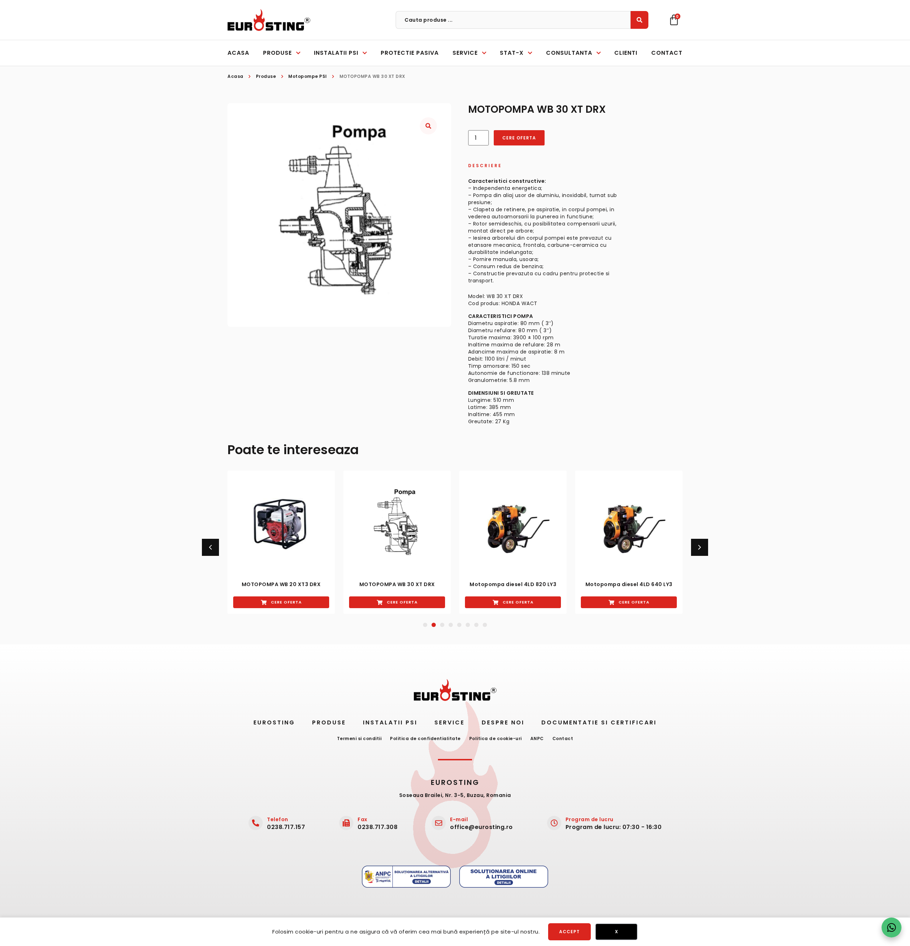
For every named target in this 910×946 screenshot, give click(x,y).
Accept (569, 932)
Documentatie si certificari (599, 722)
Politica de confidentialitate (425, 738)
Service (449, 722)
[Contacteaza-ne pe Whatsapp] (891, 927)
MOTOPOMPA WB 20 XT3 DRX (281, 584)
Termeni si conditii (359, 738)
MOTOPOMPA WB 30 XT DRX (397, 584)
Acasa (235, 76)
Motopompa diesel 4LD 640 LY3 (629, 584)
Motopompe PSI (307, 76)
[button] (210, 547)
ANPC (537, 738)
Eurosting (274, 722)
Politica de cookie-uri (495, 738)
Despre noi (503, 722)
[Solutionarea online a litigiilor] (503, 877)
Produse (266, 76)
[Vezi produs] (281, 524)
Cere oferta (519, 138)
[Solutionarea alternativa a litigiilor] (406, 877)
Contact (562, 738)
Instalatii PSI (390, 722)
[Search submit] (639, 20)
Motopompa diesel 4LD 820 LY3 (513, 584)
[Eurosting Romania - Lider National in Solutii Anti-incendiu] (269, 20)
